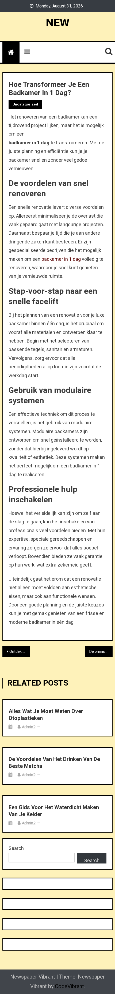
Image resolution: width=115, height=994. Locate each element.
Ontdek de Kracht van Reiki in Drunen (19, 651)
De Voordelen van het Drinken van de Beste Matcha (54, 763)
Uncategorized (25, 104)
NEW (58, 23)
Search (16, 848)
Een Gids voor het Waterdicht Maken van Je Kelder (54, 811)
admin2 (29, 726)
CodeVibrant (69, 986)
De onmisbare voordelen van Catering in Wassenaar (101, 651)
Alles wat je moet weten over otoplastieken (46, 715)
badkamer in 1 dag (61, 259)
